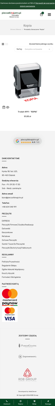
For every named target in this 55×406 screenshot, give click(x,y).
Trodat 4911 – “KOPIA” (27, 112)
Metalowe (6, 236)
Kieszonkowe (7, 232)
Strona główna (15, 29)
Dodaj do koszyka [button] (4, 107)
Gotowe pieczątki (9, 240)
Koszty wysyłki (8, 273)
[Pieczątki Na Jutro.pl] (11, 14)
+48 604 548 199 (9, 207)
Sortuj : (20, 49)
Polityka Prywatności (11, 262)
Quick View (8, 107)
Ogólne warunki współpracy (13, 269)
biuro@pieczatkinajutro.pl (12, 198)
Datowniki (6, 229)
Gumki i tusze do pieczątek (13, 244)
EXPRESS (6, 221)
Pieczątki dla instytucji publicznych (16, 248)
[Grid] (3, 44)
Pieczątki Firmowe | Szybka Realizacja (17, 225)
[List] (7, 44)
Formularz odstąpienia (11, 277)
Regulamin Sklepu (9, 266)
